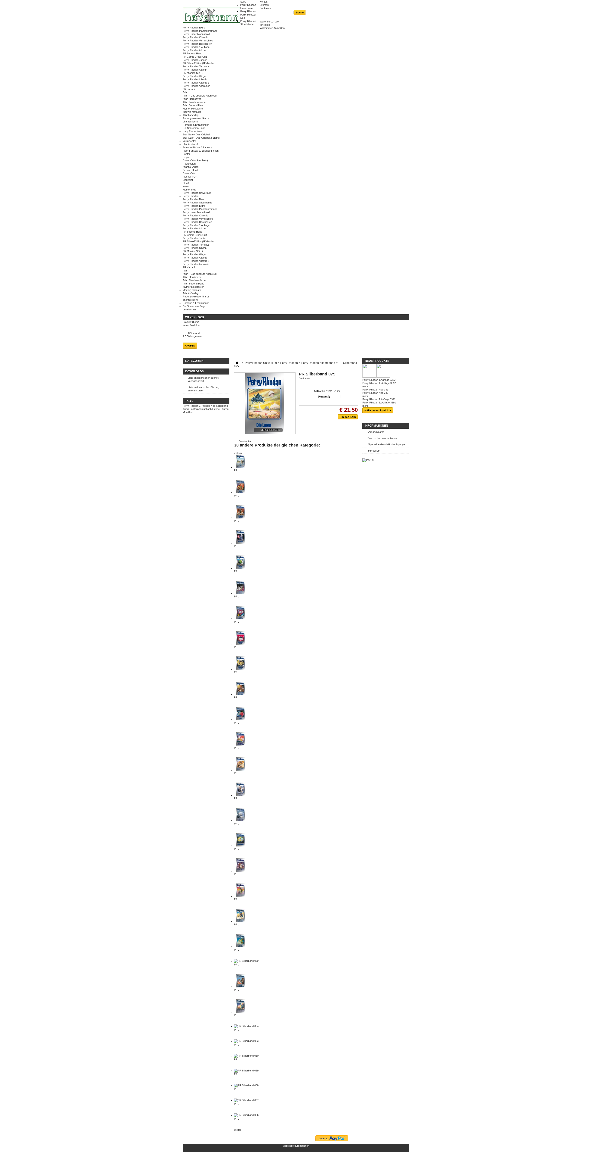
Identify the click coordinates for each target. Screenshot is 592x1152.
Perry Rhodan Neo (193, 199)
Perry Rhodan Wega (194, 76)
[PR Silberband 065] (240, 1011)
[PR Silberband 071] (240, 946)
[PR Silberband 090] (240, 492)
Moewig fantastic (192, 111)
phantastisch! (190, 121)
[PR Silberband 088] (240, 542)
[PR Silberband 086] (240, 593)
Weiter (237, 1129)
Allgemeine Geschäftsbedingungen (386, 444)
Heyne (186, 157)
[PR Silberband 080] (240, 744)
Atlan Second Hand (193, 105)
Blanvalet (188, 179)
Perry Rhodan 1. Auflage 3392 (379, 383)
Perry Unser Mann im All (196, 34)
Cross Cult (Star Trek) (195, 160)
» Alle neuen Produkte (377, 410)
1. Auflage (204, 405)
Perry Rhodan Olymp (195, 69)
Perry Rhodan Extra (194, 27)
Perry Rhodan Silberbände (197, 202)
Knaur (186, 186)
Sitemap (264, 4)
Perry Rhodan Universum (197, 192)
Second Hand (190, 170)
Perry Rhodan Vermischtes (198, 40)
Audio (186, 409)
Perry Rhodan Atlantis (195, 79)
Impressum (373, 450)
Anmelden (279, 28)
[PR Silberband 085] (240, 618)
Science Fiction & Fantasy (197, 147)
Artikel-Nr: (321, 391)
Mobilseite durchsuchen (296, 1145)
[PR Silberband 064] (246, 1026)
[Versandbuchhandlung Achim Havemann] (211, 15)
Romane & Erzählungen (196, 124)
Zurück (238, 453)
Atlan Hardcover (192, 98)
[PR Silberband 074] (240, 870)
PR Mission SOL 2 (193, 73)
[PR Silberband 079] (240, 769)
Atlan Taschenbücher (195, 102)
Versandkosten (375, 432)
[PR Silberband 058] (246, 1085)
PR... (237, 470)
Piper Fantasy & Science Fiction (201, 150)
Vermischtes (190, 141)
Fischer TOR (190, 176)
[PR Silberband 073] (240, 896)
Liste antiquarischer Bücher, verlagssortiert (203, 379)
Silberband (222, 405)
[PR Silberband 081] (240, 719)
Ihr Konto (265, 24)
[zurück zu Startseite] (237, 363)
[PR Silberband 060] (246, 1055)
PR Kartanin (189, 89)
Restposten (189, 163)
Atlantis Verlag (190, 115)
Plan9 (186, 183)
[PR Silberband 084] (240, 643)
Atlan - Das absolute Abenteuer (200, 95)
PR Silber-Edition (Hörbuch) (198, 63)
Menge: (323, 396)
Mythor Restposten (193, 108)
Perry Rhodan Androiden (196, 85)
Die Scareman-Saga (194, 128)
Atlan (185, 92)
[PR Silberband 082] (240, 694)
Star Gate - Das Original (196, 134)
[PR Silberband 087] (240, 568)
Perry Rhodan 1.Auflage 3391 (378, 399)
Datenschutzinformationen (382, 438)
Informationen (376, 425)
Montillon (187, 412)
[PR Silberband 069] (246, 960)
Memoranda (189, 189)
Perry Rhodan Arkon (194, 50)
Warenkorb (194, 317)
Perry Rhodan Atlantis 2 (196, 82)
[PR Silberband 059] (246, 1070)
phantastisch (204, 409)
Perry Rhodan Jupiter (195, 60)
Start (243, 1)
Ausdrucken (245, 441)
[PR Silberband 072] (240, 921)
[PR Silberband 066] (240, 986)
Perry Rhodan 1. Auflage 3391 (379, 402)
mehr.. (365, 386)
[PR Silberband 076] (240, 845)
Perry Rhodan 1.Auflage (196, 47)
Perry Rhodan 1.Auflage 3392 (378, 379)
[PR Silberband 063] (246, 1041)
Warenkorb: (270, 21)
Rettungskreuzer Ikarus (196, 118)
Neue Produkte (377, 360)
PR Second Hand (192, 53)
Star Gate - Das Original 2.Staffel (201, 137)
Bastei (186, 154)
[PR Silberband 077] (240, 820)
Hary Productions (192, 131)
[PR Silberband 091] (240, 467)
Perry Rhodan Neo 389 (375, 389)
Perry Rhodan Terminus (196, 66)
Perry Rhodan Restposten (197, 43)
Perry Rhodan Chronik (195, 37)
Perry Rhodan (248, 11)
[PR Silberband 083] (240, 669)
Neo (213, 405)
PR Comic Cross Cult (195, 56)
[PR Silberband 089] (240, 517)
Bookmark (265, 8)
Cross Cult (189, 173)
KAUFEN (190, 345)
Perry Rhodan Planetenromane (200, 30)
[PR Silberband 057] (246, 1100)
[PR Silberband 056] (246, 1115)
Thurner (224, 409)
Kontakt (264, 1)
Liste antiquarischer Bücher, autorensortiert (203, 389)
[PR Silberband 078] (240, 795)
